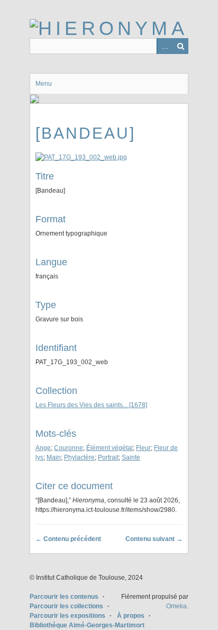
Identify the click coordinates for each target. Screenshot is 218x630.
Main (54, 457)
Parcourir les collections (66, 606)
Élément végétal (109, 448)
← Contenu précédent (68, 539)
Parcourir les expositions (67, 615)
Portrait (108, 457)
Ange (43, 448)
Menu (43, 83)
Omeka (176, 606)
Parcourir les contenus (64, 596)
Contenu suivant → (154, 539)
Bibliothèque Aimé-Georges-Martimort (87, 625)
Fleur (143, 448)
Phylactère (79, 457)
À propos (130, 615)
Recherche (180, 46)
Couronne (68, 448)
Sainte (131, 457)
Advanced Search (164, 46)
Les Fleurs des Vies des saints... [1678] (91, 405)
